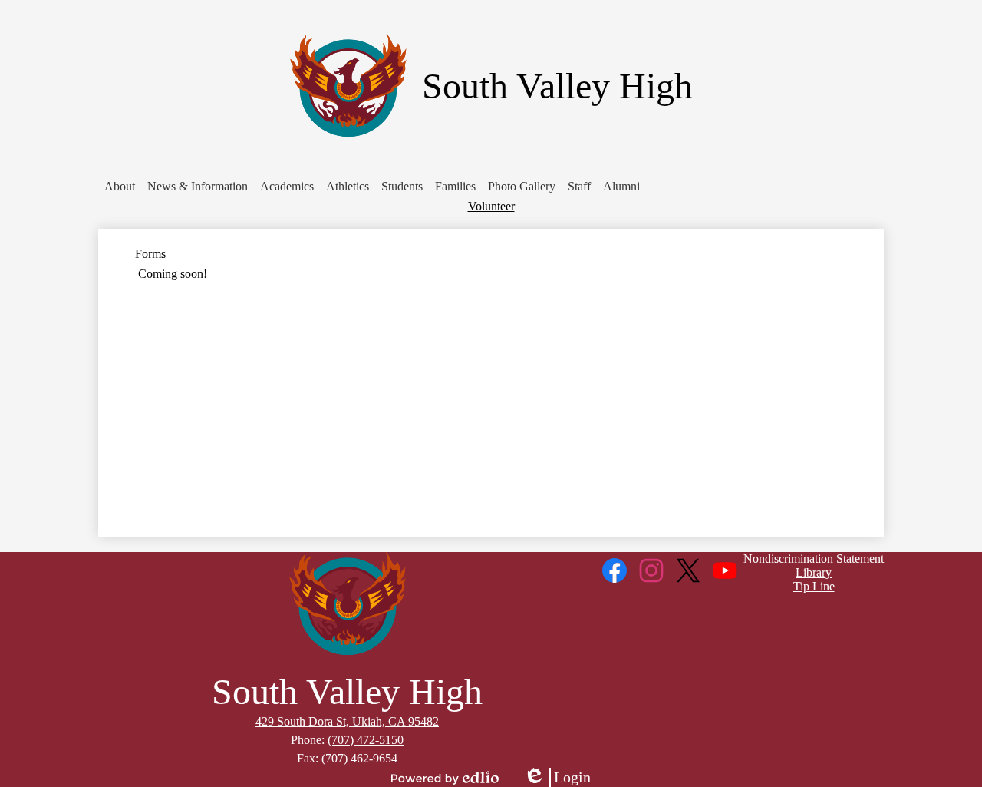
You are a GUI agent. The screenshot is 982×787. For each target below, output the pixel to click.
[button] (119, 187)
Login (557, 778)
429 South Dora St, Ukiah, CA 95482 (347, 721)
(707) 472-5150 (366, 739)
